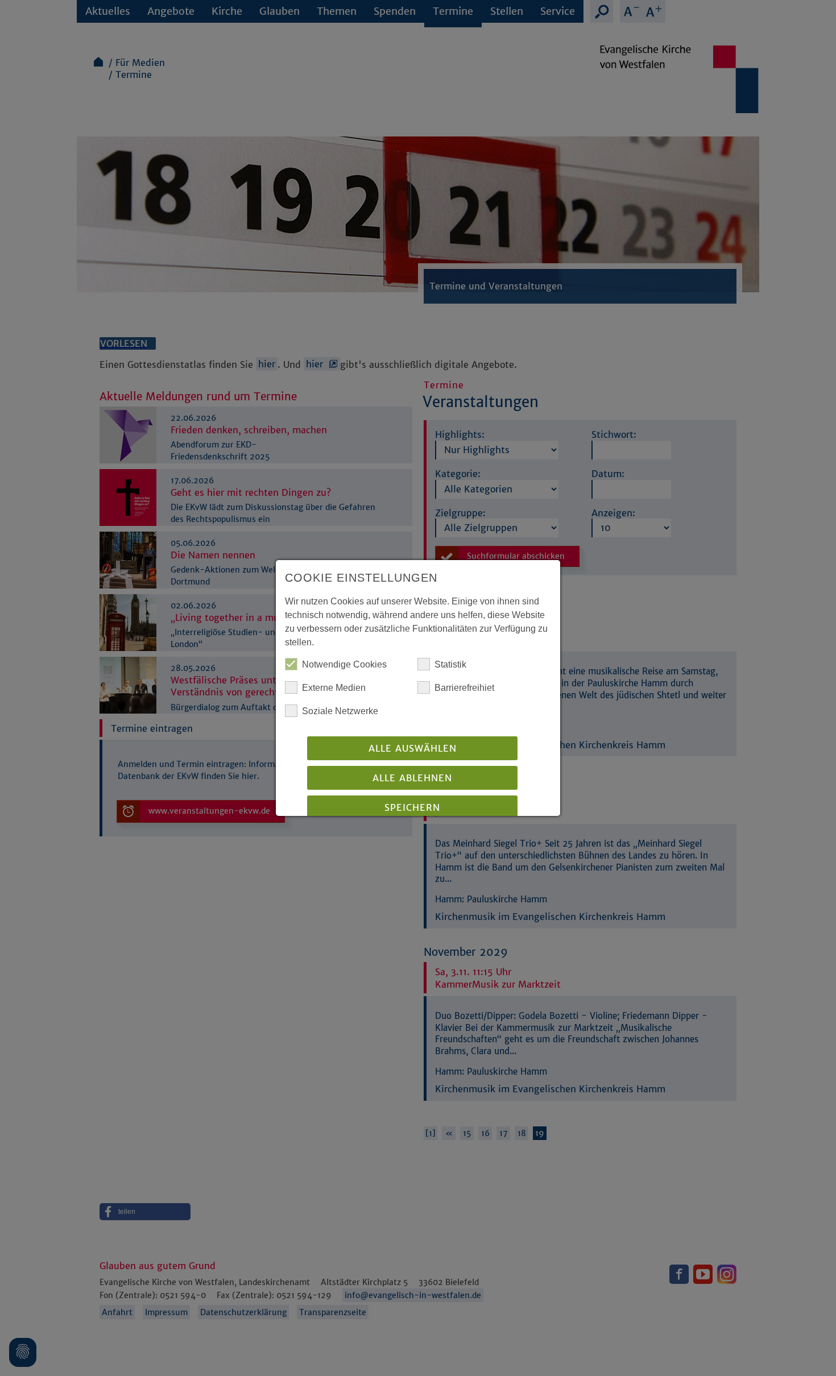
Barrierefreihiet (464, 688)
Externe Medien (334, 688)
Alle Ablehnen (412, 778)
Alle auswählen (413, 748)
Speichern (412, 807)
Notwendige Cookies (344, 664)
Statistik (450, 664)
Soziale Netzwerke (340, 711)
